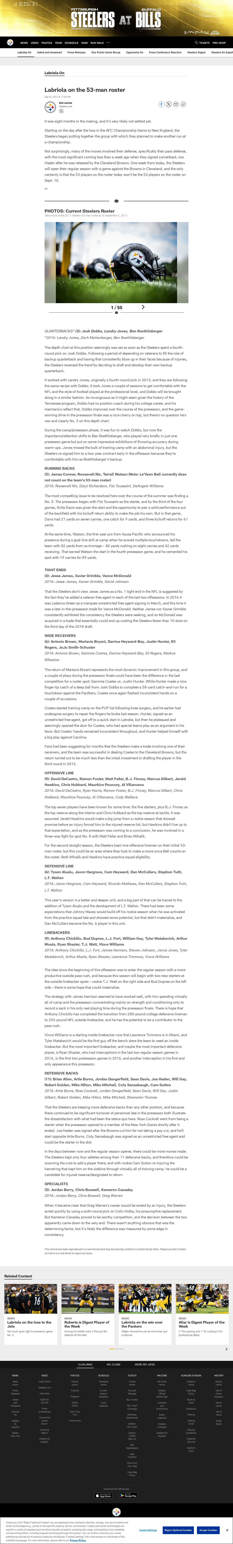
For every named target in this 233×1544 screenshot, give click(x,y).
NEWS (15, 1375)
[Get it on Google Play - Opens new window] (128, 1497)
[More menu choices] (108, 42)
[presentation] (227, 1350)
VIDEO (44, 1375)
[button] (111, 1349)
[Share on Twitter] (169, 106)
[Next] (143, 307)
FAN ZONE (162, 1375)
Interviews (45, 1393)
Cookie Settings (148, 1530)
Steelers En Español (15, 1423)
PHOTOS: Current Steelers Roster (79, 210)
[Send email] (176, 106)
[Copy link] (183, 104)
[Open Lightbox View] (116, 270)
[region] (116, 1530)
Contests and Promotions (162, 1405)
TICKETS (132, 1375)
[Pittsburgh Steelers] (116, 1512)
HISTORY (219, 1375)
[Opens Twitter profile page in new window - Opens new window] (61, 111)
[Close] (227, 1530)
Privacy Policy (78, 1540)
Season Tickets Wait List (132, 1436)
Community (75, 1420)
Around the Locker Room (44, 1420)
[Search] (196, 42)
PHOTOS (74, 1375)
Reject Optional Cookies (178, 1530)
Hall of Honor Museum (219, 1393)
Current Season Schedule (103, 1393)
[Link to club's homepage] (10, 42)
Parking (191, 1414)
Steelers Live (44, 1387)
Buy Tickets (132, 1399)
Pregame (74, 1396)
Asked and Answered (15, 1402)
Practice (75, 1390)
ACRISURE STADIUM (191, 1375)
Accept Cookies (208, 1530)
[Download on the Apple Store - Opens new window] (103, 1496)
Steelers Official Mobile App (161, 1393)
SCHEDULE (103, 1375)
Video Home (45, 1381)
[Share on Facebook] (161, 106)
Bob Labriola (65, 103)
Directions (191, 1408)
